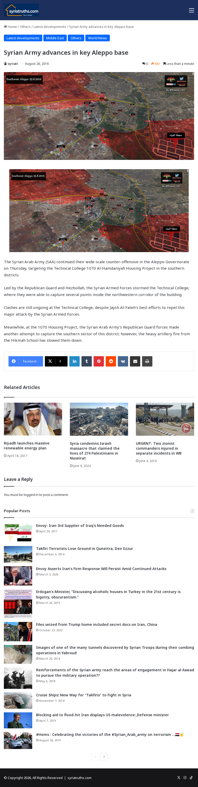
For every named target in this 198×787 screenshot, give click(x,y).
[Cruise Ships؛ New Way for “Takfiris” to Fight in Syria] (18, 700)
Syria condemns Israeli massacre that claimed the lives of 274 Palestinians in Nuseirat (95, 451)
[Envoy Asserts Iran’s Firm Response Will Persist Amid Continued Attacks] (18, 576)
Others (25, 26)
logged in (31, 494)
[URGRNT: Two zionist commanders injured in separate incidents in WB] (165, 419)
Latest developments (50, 26)
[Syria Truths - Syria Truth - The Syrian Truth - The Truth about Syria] (21, 10)
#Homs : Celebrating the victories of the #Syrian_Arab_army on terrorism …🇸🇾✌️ (110, 734)
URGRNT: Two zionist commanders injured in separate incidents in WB (159, 448)
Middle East (55, 38)
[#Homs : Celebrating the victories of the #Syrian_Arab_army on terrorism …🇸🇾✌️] (18, 740)
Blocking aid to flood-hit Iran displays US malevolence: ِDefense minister (102, 714)
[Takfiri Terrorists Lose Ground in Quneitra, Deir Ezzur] (18, 554)
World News (97, 38)
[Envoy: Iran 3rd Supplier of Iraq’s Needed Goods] (18, 532)
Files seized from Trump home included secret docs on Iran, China (96, 624)
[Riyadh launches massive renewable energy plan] (33, 419)
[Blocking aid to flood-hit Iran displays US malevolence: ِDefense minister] (18, 720)
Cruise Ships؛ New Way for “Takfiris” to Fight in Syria (83, 694)
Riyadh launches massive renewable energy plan (27, 445)
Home (12, 26)
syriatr (13, 63)
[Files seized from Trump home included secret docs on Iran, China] (18, 631)
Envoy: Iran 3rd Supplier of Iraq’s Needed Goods (80, 525)
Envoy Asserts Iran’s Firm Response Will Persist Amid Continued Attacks (101, 568)
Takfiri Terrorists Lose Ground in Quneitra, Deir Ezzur (84, 548)
